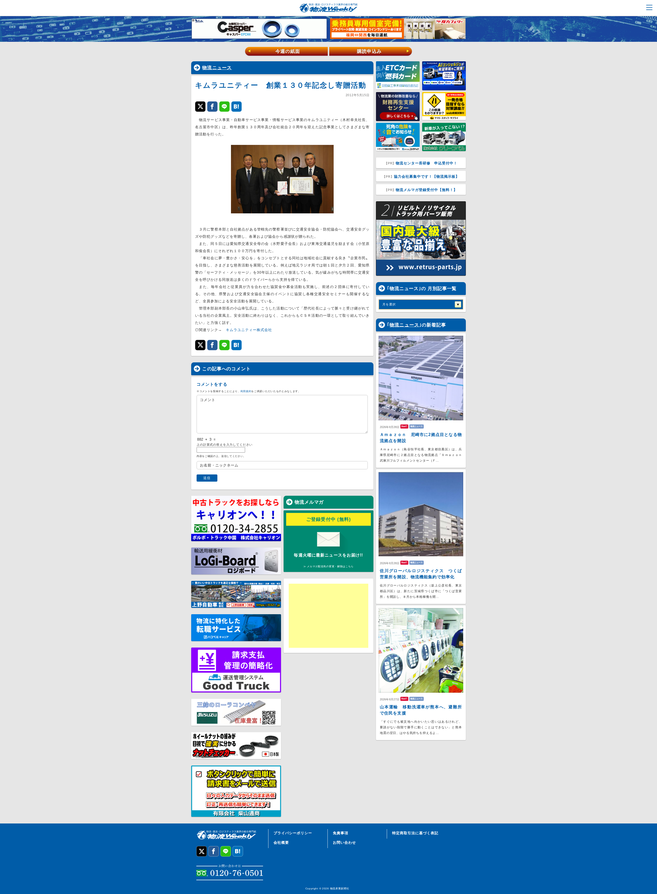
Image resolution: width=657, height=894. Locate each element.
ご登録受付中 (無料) (328, 519)
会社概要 (281, 842)
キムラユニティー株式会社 (249, 330)
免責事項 (340, 833)
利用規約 (246, 391)
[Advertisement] (328, 616)
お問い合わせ (344, 842)
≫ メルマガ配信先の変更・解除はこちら (328, 566)
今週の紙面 (274, 51)
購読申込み (383, 51)
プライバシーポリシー (293, 833)
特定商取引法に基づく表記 (415, 833)
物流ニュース (217, 67)
